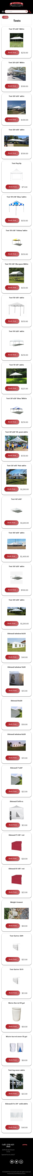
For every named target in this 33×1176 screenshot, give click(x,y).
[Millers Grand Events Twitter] (16, 1162)
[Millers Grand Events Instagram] (21, 1162)
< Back (5, 17)
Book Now (12, 52)
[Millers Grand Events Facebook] (12, 1162)
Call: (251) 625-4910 (8, 1145)
